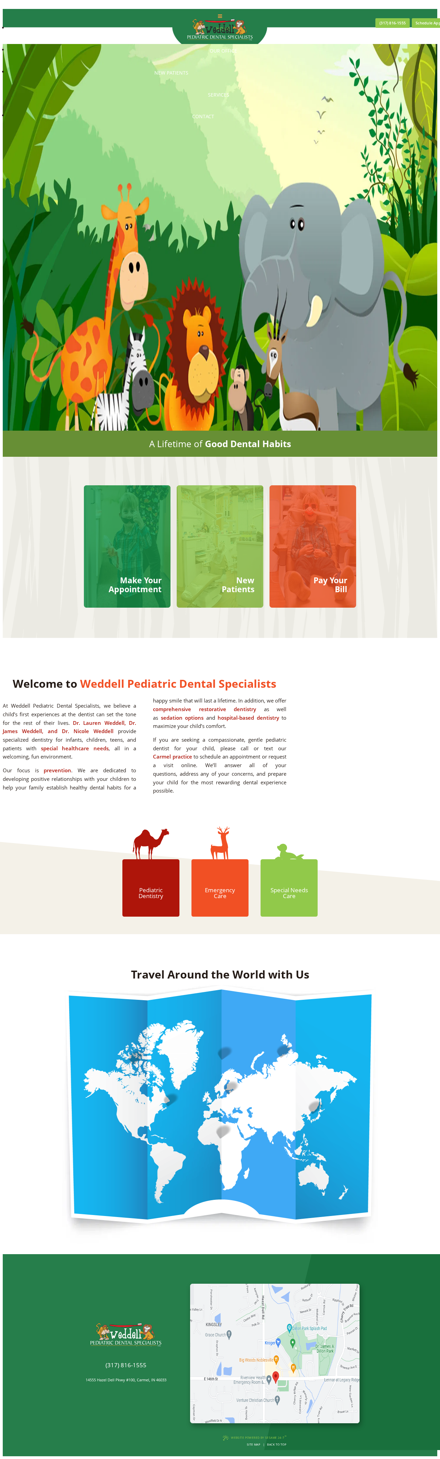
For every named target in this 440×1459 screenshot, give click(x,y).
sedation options (182, 717)
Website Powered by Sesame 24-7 (258, 1437)
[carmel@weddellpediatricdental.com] (126, 1372)
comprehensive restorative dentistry (204, 709)
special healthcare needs (75, 748)
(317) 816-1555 (393, 23)
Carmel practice (172, 756)
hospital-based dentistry (248, 717)
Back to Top (276, 1444)
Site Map (253, 1444)
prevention (57, 770)
